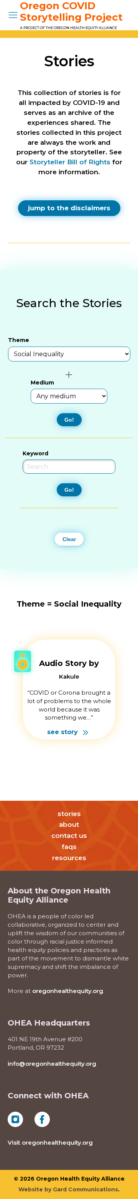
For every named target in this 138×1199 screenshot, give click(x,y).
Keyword (35, 453)
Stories (69, 814)
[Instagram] (15, 1119)
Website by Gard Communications (68, 1189)
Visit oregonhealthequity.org (50, 1142)
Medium (42, 382)
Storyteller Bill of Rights (70, 162)
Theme (18, 340)
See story (63, 732)
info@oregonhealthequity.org (52, 1063)
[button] (13, 14)
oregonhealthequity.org (67, 991)
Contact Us (69, 835)
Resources (69, 858)
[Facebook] (42, 1119)
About (69, 824)
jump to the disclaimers (69, 208)
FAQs (69, 847)
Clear (69, 539)
